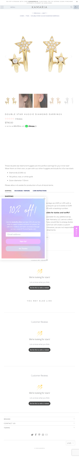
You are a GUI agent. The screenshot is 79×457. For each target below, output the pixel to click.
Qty (6, 144)
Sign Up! (23, 241)
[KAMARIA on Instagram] (43, 435)
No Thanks (23, 248)
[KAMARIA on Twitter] (32, 435)
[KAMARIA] (39, 7)
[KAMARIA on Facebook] (35, 435)
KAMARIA (42, 448)
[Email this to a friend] (47, 237)
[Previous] (6, 56)
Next (44, 13)
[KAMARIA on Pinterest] (39, 435)
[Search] (71, 7)
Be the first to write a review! (39, 288)
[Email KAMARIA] (46, 435)
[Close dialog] (44, 199)
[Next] (71, 56)
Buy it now (39, 160)
